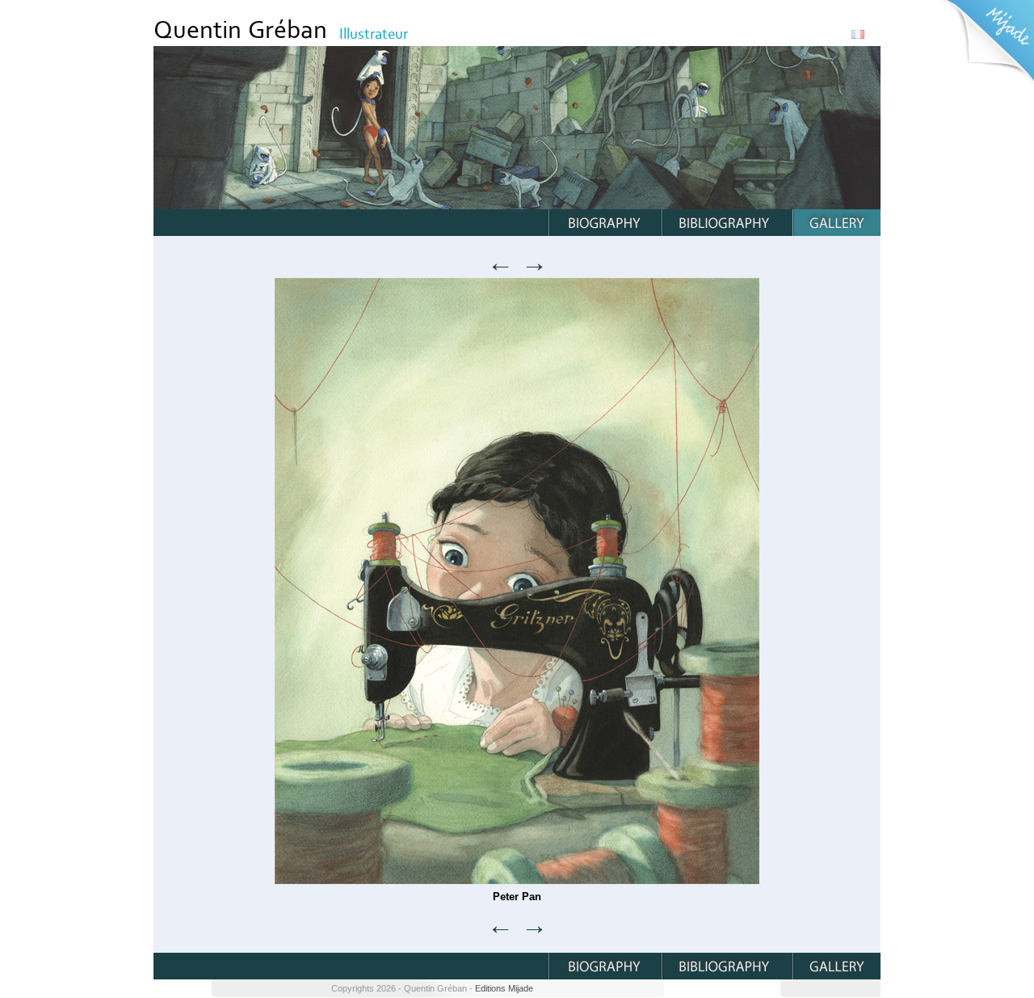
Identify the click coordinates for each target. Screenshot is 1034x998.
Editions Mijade (504, 988)
